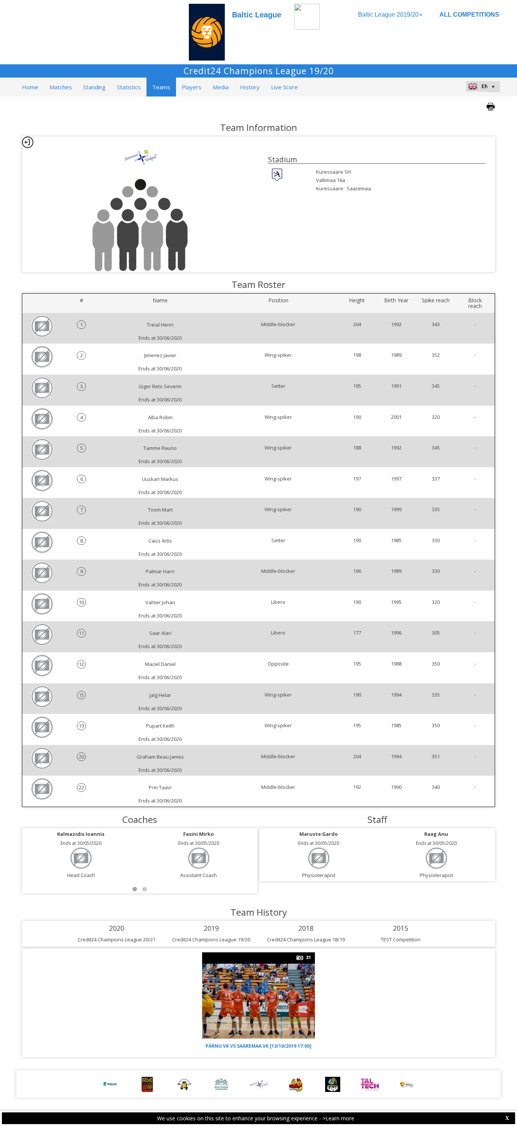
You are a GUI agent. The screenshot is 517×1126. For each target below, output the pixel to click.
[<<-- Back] (27, 142)
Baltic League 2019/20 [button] (388, 14)
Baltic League (256, 15)
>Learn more (338, 1118)
